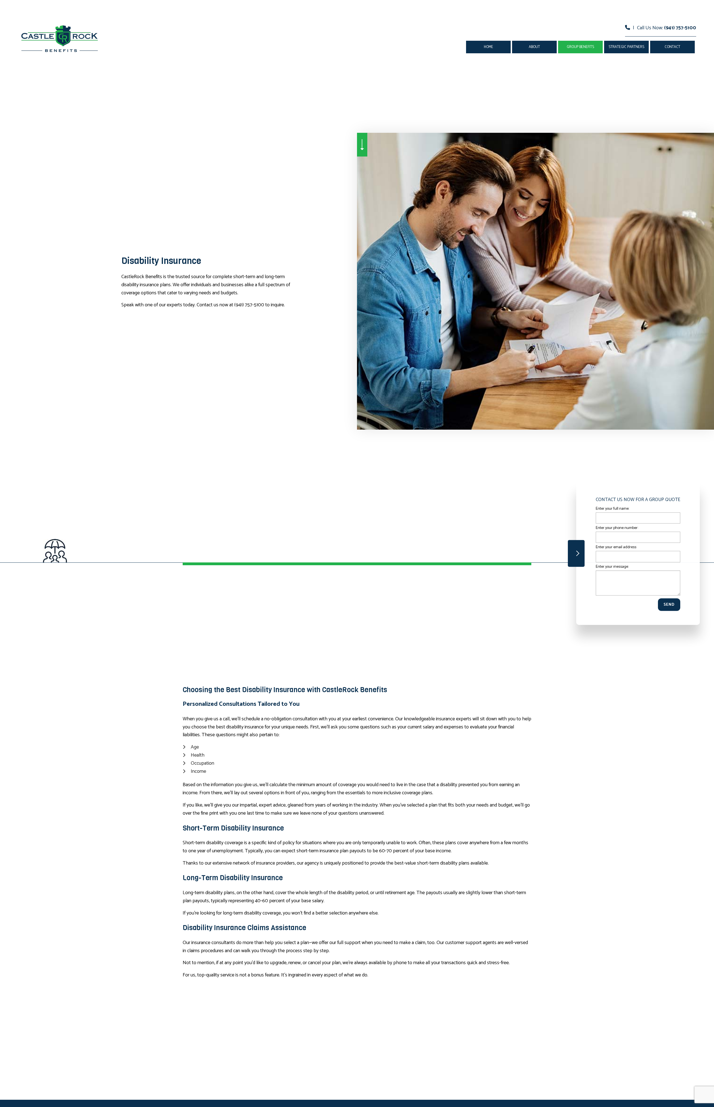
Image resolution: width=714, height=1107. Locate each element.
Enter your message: (612, 566)
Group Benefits (580, 47)
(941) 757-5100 (680, 28)
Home (488, 47)
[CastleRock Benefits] (60, 38)
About (534, 47)
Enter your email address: (616, 547)
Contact (672, 47)
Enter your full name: (612, 509)
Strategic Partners (626, 47)
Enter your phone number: (617, 528)
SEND (669, 604)
